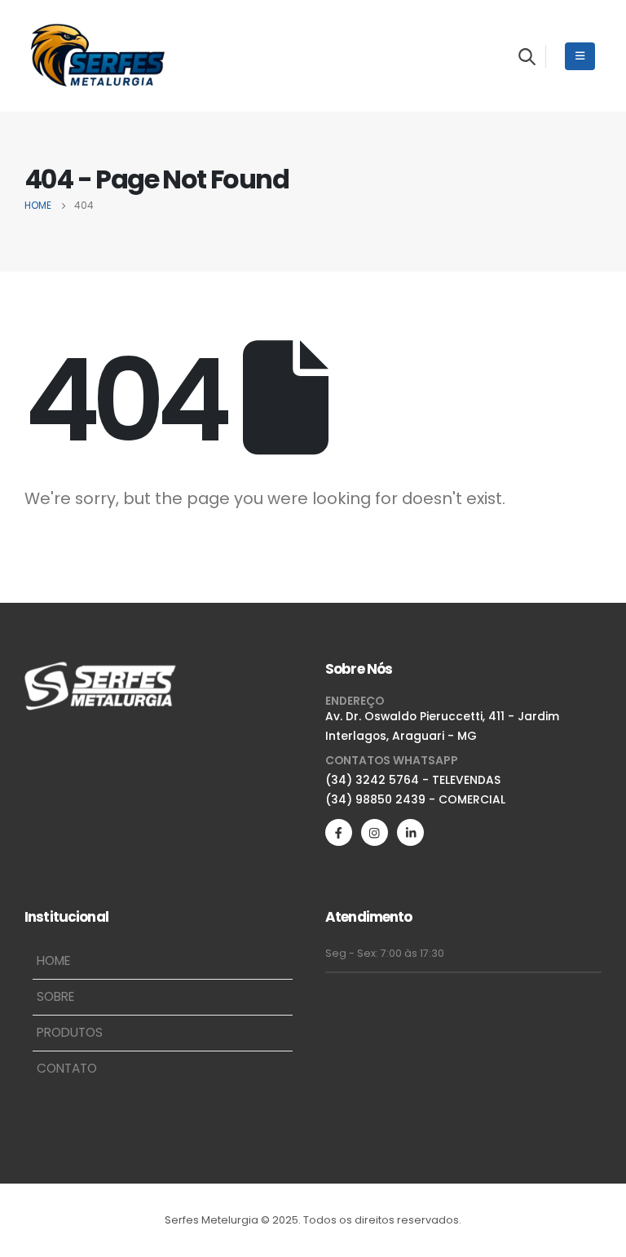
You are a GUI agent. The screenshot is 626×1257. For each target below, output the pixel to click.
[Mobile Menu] (580, 56)
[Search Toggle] (527, 56)
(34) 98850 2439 (375, 799)
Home (53, 960)
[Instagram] (374, 832)
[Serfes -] (97, 56)
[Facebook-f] (338, 832)
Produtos (70, 1032)
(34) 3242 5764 (372, 780)
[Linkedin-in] (410, 832)
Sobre (55, 996)
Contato (67, 1068)
